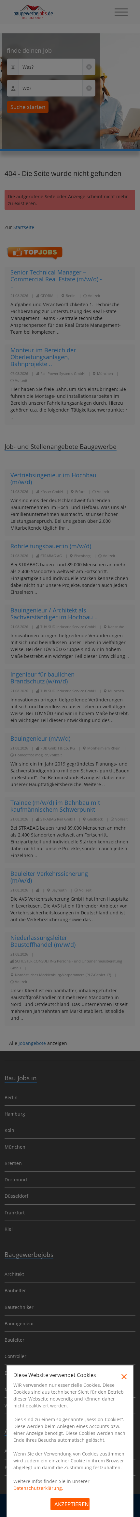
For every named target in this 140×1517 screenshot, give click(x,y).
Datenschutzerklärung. (38, 1488)
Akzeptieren (71, 1504)
